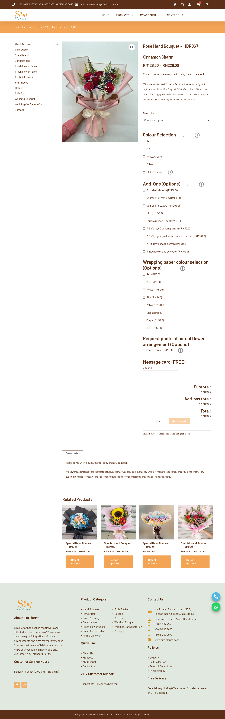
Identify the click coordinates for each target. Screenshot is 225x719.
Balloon (19, 88)
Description (73, 453)
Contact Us (175, 15)
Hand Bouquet (29, 26)
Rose (41, 26)
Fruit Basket (22, 82)
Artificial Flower (24, 77)
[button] (207, 4)
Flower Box (21, 49)
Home (105, 15)
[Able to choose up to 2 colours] (197, 135)
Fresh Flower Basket (27, 66)
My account (148, 15)
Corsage (19, 109)
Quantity (148, 113)
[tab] (72, 453)
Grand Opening (23, 55)
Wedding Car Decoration (29, 104)
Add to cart (179, 421)
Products (123, 15)
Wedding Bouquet (25, 98)
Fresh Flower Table (26, 71)
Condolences (22, 60)
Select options (76, 561)
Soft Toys (20, 93)
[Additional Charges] (170, 172)
